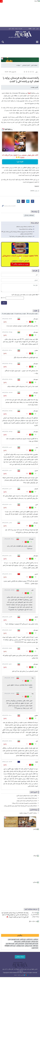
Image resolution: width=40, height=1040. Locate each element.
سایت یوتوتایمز (20, 946)
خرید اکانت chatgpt (10, 946)
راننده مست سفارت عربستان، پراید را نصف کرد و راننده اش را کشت (21, 80)
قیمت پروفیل (28, 946)
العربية (34, 28)
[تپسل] (2, 59)
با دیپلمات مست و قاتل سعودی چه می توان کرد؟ (21, 236)
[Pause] (4, 150)
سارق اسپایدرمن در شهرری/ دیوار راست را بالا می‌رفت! (24, 803)
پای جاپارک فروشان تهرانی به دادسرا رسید (27, 798)
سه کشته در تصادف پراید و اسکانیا (24, 227)
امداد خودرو (35, 948)
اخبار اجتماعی (25, 65)
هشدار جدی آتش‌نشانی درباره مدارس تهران (27, 801)
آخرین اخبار (34, 792)
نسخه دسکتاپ (20, 957)
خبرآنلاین (20, 34)
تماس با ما (20, 28)
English (30, 28)
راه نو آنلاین (29, 939)
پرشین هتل (17, 942)
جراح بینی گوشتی (26, 942)
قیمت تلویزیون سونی (13, 939)
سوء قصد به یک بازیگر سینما (26, 229)
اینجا (29, 93)
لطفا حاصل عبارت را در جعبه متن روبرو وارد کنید (25, 295)
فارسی (37, 28)
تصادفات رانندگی (29, 215)
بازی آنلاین (23, 939)
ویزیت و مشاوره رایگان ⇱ (20, 264)
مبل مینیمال (34, 942)
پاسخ (5, 322)
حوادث (18, 65)
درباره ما (16, 28)
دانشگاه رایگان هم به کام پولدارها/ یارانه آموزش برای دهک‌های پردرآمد (20, 806)
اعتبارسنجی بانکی (19, 944)
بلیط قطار (35, 946)
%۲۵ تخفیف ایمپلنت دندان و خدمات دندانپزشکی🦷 (20, 257)
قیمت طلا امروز (10, 944)
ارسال (4, 303)
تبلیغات (13, 28)
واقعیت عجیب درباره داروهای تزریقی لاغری (27, 796)
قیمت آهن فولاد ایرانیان (31, 944)
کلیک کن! (20, 161)
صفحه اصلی (34, 65)
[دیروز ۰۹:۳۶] (34, 915)
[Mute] (7, 150)
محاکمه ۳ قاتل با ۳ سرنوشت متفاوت (28, 813)
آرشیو (10, 28)
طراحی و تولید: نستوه (19, 975)
